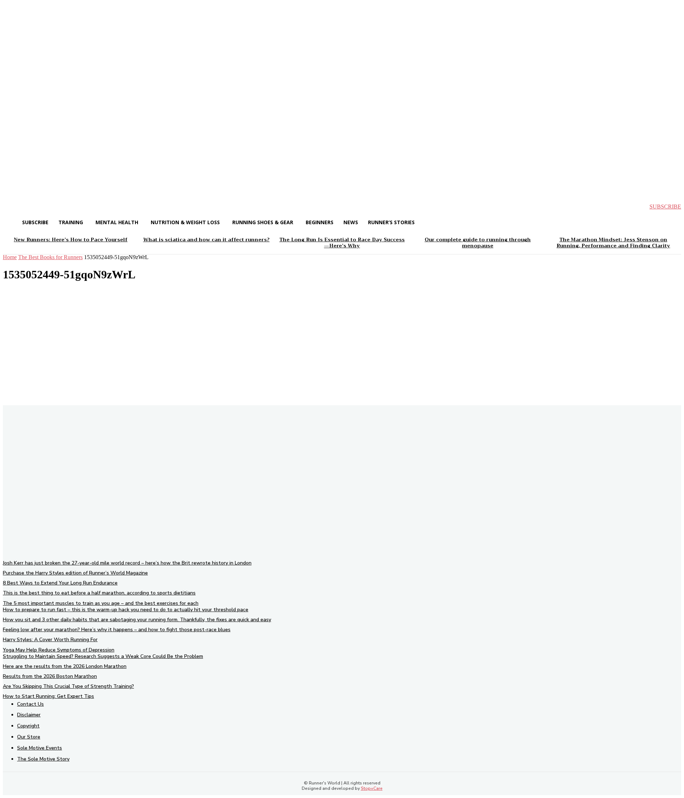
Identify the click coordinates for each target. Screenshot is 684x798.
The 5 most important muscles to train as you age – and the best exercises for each (100, 603)
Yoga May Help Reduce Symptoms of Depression (58, 650)
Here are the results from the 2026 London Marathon (64, 666)
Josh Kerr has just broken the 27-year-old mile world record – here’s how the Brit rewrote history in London (127, 563)
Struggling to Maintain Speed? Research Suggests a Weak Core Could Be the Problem (103, 656)
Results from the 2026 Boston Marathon (50, 676)
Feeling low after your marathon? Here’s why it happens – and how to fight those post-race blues (116, 629)
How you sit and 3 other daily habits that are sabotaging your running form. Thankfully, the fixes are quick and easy (137, 619)
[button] (14, 207)
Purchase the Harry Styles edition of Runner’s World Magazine (75, 573)
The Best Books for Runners (50, 257)
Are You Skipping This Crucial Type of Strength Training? (68, 686)
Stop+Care (372, 788)
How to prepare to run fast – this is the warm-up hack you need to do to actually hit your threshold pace (125, 609)
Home (10, 257)
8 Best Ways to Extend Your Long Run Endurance (60, 583)
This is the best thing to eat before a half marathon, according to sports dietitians (99, 593)
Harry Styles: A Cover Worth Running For (50, 639)
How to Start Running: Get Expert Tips (48, 696)
